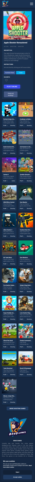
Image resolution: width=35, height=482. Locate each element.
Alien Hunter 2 (7, 230)
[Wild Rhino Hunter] (9, 192)
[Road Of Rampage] (25, 358)
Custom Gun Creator (26, 230)
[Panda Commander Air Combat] (25, 331)
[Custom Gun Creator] (25, 220)
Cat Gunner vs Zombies (27, 147)
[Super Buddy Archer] (9, 303)
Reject (17, 472)
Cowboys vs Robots (26, 119)
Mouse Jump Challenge (10, 396)
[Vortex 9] (9, 165)
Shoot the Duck (8, 340)
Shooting (13, 46)
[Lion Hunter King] (25, 303)
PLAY (4, 125)
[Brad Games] (4, 4)
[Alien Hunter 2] (9, 220)
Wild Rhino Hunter (9, 202)
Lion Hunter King (25, 313)
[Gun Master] (25, 192)
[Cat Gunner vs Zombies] (25, 137)
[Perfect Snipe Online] (9, 109)
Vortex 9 (6, 174)
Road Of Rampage (25, 368)
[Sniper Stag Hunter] (25, 275)
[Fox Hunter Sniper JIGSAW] (9, 275)
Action (6, 46)
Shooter (21, 46)
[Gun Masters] (25, 247)
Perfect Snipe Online (9, 119)
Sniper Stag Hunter (26, 285)
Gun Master (23, 202)
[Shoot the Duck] (9, 331)
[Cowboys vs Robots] (25, 109)
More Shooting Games (17, 408)
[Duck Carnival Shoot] (9, 137)
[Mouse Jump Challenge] (9, 386)
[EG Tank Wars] (9, 247)
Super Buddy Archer (9, 313)
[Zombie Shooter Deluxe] (25, 165)
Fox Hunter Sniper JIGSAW (11, 285)
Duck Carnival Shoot (9, 147)
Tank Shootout (7, 368)
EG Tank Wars (7, 257)
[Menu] (31, 4)
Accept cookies (17, 477)
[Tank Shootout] (9, 358)
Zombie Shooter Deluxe (27, 174)
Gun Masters (24, 257)
